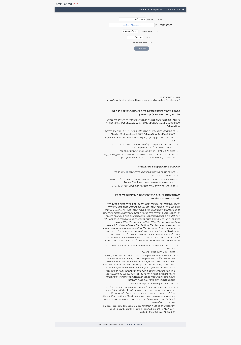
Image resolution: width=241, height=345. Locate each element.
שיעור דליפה (120, 172)
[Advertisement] (141, 71)
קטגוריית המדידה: (154, 19)
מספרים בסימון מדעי (139, 43)
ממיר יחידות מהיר (172, 9)
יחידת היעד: (148, 37)
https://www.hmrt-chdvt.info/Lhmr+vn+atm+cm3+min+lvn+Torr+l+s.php (142, 100)
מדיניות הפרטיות (130, 324)
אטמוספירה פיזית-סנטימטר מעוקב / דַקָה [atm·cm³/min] (148, 182)
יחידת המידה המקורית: (148, 31)
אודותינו (139, 324)
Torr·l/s (116, 186)
